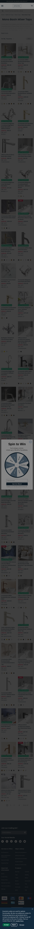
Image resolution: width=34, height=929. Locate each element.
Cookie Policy (19, 921)
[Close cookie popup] (32, 909)
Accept (6, 925)
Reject (14, 925)
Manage (21, 925)
